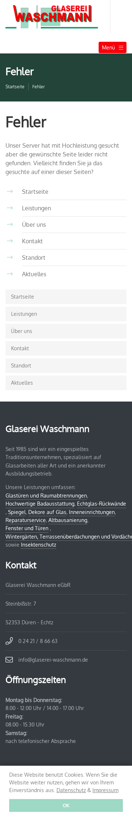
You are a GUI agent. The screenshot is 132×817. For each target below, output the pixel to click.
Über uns (21, 331)
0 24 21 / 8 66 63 (38, 641)
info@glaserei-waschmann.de (53, 660)
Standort (21, 365)
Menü (108, 47)
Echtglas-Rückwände (101, 503)
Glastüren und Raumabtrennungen (46, 495)
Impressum (105, 790)
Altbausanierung (67, 520)
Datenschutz (71, 790)
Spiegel (17, 512)
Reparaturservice (26, 520)
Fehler (38, 86)
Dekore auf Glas (47, 512)
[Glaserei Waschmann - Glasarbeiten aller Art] (58, 16)
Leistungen (24, 314)
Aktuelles (22, 383)
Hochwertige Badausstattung (40, 503)
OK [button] (66, 805)
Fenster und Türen (27, 528)
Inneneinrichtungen (92, 512)
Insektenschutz (38, 544)
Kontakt (20, 348)
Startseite (15, 86)
